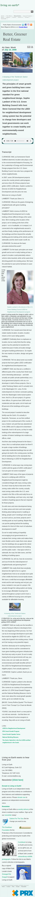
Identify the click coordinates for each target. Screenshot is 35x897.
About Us (20, 17)
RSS (13, 886)
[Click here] (17, 780)
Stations (8, 17)
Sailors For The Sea (16, 818)
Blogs (2, 17)
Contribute (21, 842)
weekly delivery (23, 809)
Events (14, 17)
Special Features (27, 16)
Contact (8, 886)
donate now (22, 797)
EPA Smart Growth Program (10, 731)
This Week (9, 16)
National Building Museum (10, 737)
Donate (27, 17)
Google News (23, 27)
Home (2, 16)
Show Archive (17, 16)
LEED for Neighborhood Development (13, 728)
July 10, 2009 (10, 50)
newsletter (8, 815)
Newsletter (4, 18)
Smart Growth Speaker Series (11, 734)
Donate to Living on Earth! (11, 786)
